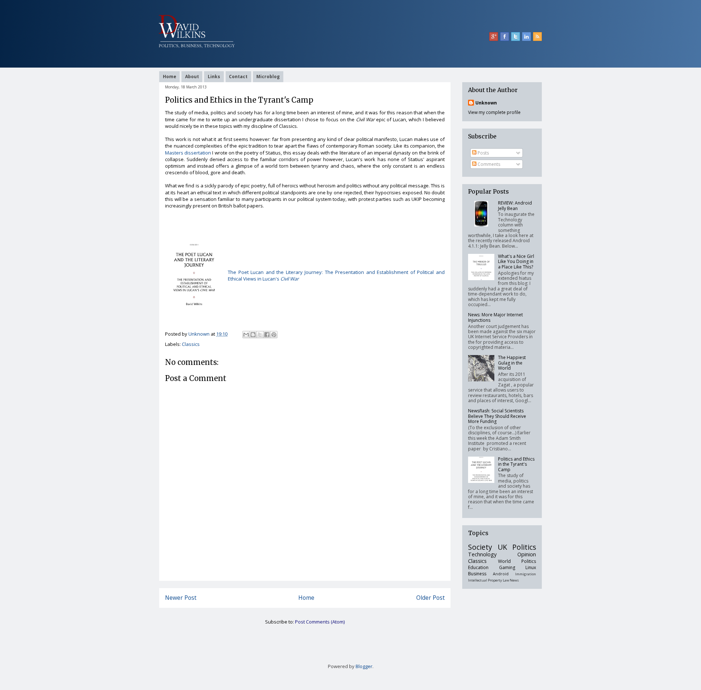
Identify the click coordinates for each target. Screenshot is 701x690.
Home (169, 76)
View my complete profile (494, 112)
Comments (488, 164)
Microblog (268, 76)
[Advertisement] (305, 564)
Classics (191, 344)
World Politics (517, 561)
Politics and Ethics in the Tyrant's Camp (516, 464)
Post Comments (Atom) (320, 621)
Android (501, 573)
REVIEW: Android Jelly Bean (515, 205)
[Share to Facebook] (267, 334)
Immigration (525, 574)
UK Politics (517, 547)
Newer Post (180, 598)
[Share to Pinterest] (273, 334)
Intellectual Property (485, 580)
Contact (238, 76)
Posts (482, 153)
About (192, 76)
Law (506, 580)
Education (478, 567)
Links (214, 76)
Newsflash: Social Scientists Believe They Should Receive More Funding (497, 416)
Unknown (486, 103)
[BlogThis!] (253, 334)
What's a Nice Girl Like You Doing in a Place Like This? (516, 261)
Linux (530, 567)
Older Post (430, 598)
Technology (482, 554)
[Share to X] (260, 334)
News (514, 580)
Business (477, 574)
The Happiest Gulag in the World (512, 362)
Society (480, 547)
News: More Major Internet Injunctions (495, 317)
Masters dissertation (188, 152)
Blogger (364, 666)
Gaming (507, 567)
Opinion (526, 554)
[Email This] (246, 334)
